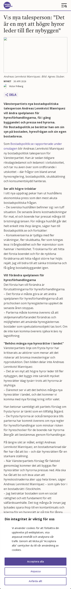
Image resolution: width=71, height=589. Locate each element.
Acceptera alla (35, 561)
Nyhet (7, 81)
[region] (35, 551)
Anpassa (36, 571)
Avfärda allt (35, 581)
